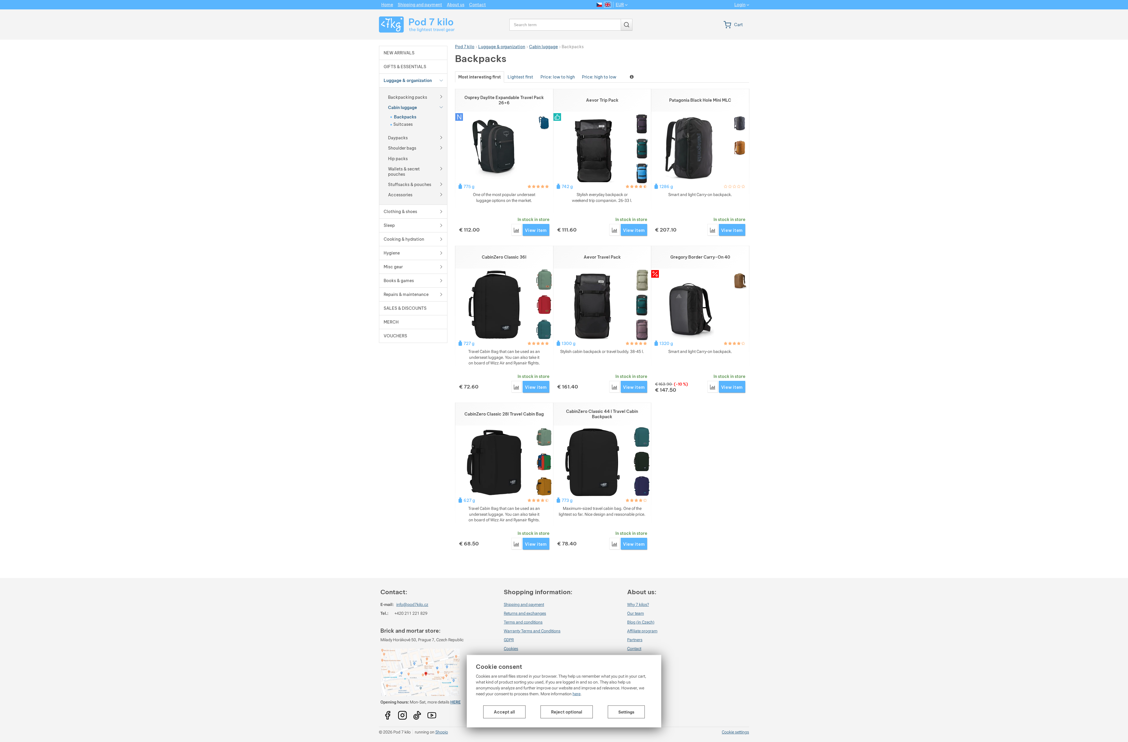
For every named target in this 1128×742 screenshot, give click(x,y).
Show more (632, 77)
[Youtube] (387, 713)
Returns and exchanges (525, 613)
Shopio (441, 732)
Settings (626, 712)
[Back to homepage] (413, 24)
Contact (634, 648)
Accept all (504, 712)
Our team (635, 613)
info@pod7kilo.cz (412, 604)
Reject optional (566, 712)
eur (620, 4)
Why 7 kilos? (638, 604)
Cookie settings (735, 732)
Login (740, 4)
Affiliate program (642, 631)
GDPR (509, 639)
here (576, 693)
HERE (455, 702)
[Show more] (441, 96)
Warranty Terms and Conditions (532, 631)
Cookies (511, 648)
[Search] (626, 25)
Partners (634, 639)
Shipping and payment (524, 604)
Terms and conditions (523, 622)
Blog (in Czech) (640, 622)
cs (599, 4)
